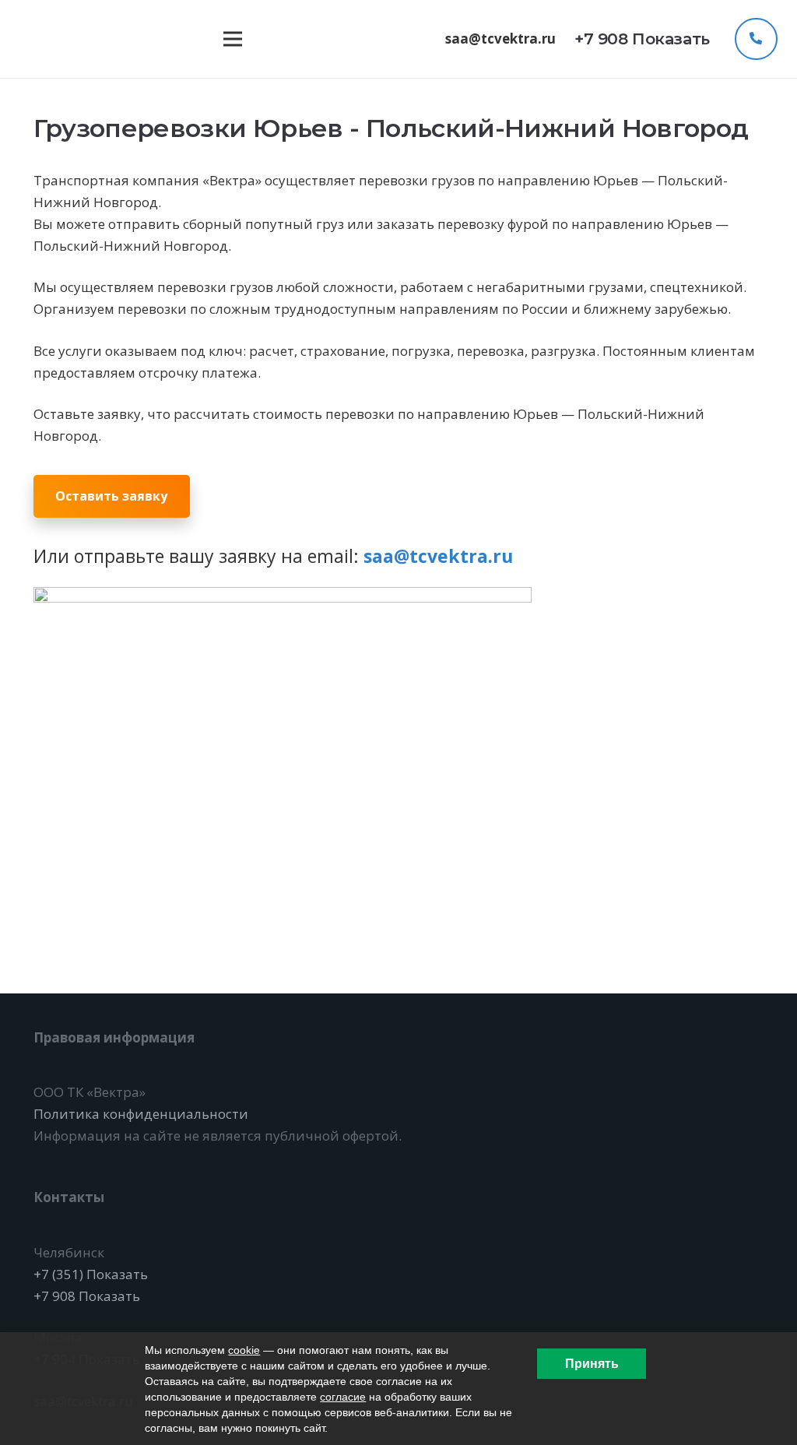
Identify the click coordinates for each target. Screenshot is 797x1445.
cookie (244, 1350)
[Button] (756, 39)
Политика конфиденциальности (140, 1114)
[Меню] (232, 38)
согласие (343, 1397)
